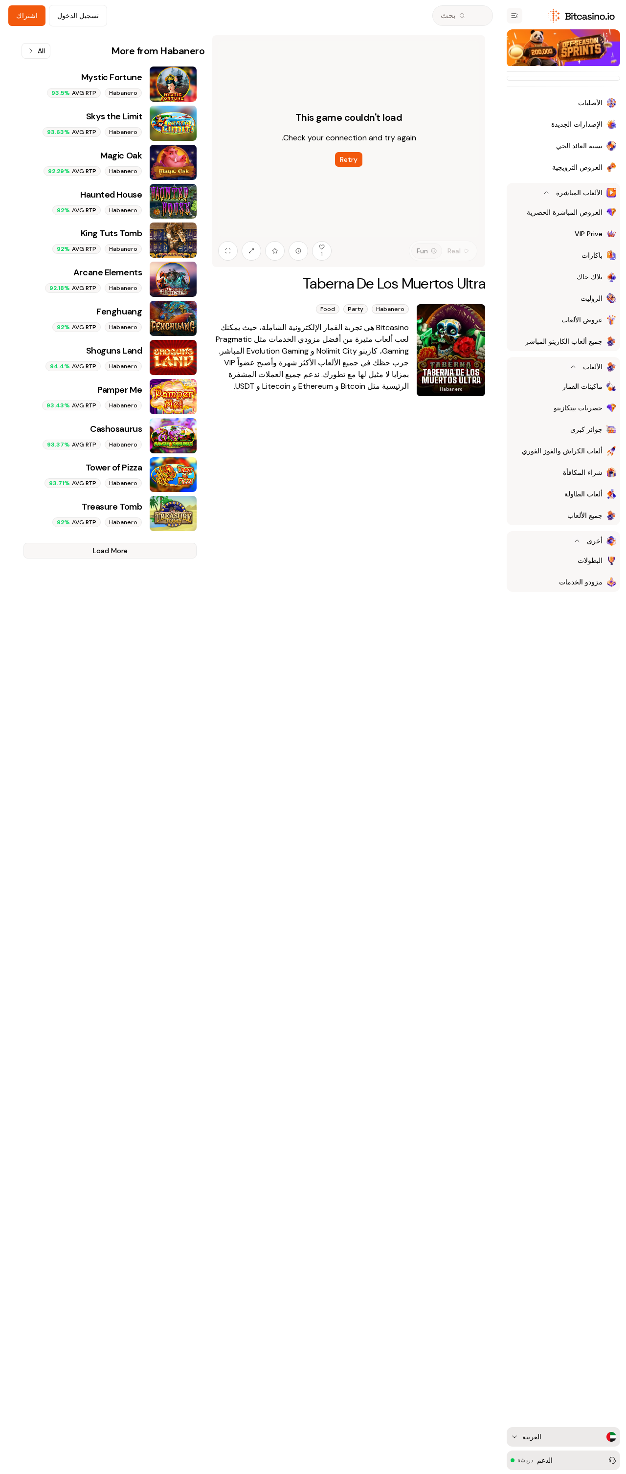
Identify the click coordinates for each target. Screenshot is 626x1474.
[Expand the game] (251, 251)
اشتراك (27, 15)
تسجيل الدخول (78, 15)
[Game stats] (298, 251)
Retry (349, 159)
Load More (110, 550)
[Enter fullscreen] (228, 251)
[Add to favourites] (275, 251)
